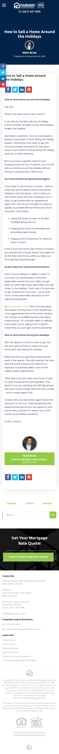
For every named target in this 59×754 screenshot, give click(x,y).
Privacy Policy (9, 644)
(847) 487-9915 (31, 12)
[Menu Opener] (4, 5)
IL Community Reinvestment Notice (19, 660)
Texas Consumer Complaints (16, 656)
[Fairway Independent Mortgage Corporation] (29, 5)
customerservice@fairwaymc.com (23, 629)
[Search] (53, 515)
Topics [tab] (29, 503)
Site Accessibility (10, 648)
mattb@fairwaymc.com (14, 613)
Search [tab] (11, 503)
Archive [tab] (47, 503)
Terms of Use (8, 640)
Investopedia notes (18, 306)
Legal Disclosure (10, 652)
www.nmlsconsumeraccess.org (29, 735)
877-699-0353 (13, 624)
